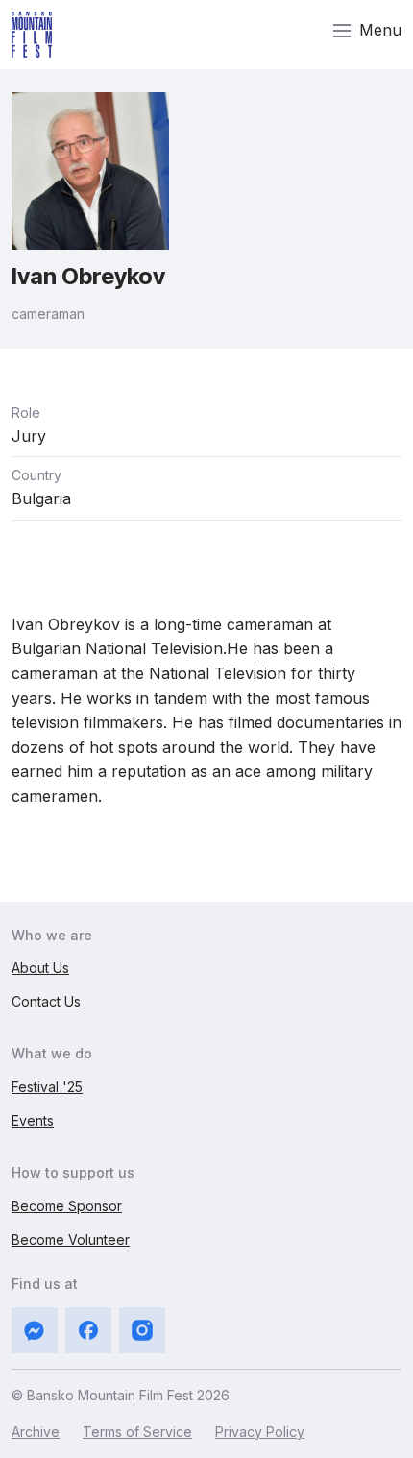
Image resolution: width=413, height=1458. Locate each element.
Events (33, 1120)
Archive (36, 1431)
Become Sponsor (67, 1206)
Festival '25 (47, 1087)
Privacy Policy (259, 1431)
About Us (40, 968)
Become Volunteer (71, 1239)
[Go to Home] (32, 35)
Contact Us (46, 1001)
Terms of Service (137, 1431)
